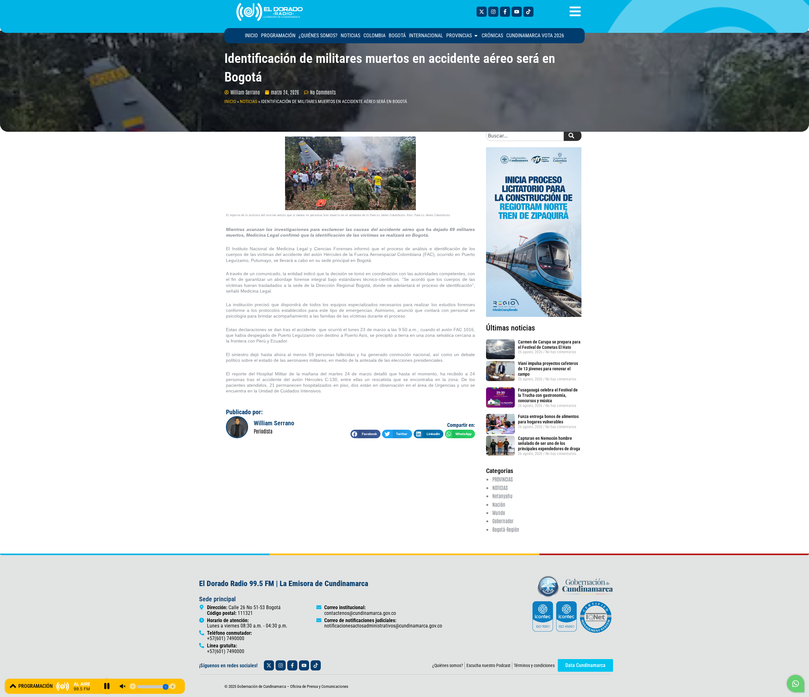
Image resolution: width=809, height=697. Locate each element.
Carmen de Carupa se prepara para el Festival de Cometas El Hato (549, 344)
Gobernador (503, 521)
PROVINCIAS (502, 479)
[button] (365, 434)
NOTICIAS (248, 101)
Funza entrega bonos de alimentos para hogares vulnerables (548, 419)
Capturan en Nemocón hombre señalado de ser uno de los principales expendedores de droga (549, 444)
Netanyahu (502, 496)
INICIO (230, 101)
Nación (498, 504)
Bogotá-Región (505, 529)
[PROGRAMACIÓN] (13, 686)
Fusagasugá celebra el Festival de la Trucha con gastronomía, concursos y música (548, 395)
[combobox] (525, 135)
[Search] (572, 135)
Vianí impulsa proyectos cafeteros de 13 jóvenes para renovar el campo (548, 369)
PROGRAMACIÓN (35, 686)
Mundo (498, 512)
